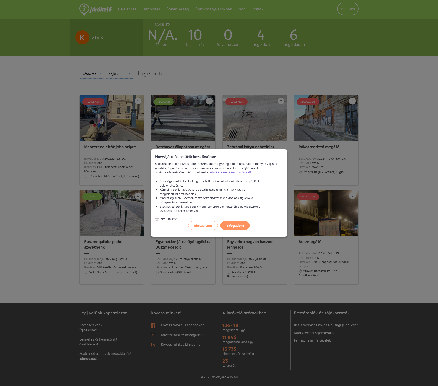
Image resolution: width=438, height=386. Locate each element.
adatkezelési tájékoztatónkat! (230, 172)
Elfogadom (235, 225)
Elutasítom (203, 225)
